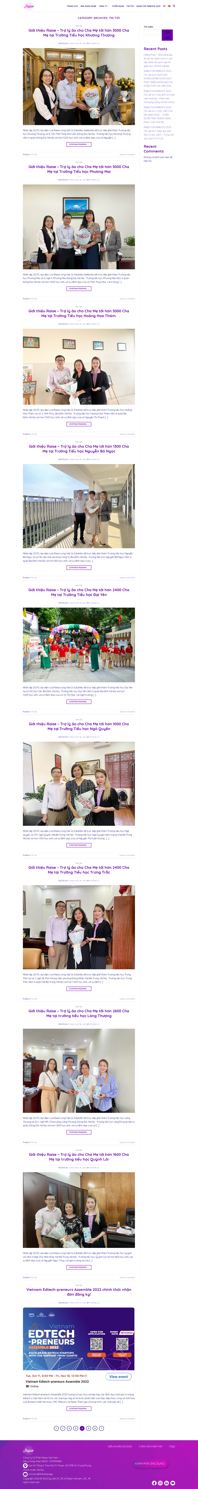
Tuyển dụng (118, 6)
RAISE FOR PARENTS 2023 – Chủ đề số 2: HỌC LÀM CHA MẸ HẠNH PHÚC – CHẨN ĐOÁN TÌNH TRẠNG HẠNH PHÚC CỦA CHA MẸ (158, 115)
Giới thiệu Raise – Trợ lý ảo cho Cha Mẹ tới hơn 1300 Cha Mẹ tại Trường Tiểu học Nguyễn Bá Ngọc (79, 448)
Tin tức (130, 6)
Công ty (103, 6)
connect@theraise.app (40, 1474)
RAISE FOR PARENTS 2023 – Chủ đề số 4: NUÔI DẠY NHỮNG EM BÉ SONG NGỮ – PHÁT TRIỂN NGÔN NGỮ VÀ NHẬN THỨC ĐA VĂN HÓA (158, 78)
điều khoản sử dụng (120, 1446)
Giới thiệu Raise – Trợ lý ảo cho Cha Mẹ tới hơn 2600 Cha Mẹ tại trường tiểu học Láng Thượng (79, 1013)
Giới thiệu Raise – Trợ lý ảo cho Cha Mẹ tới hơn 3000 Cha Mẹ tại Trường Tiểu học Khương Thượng (79, 32)
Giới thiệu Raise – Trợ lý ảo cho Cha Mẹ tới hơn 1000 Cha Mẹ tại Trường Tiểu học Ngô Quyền (79, 726)
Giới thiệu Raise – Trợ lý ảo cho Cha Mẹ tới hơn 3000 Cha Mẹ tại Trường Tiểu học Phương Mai (79, 169)
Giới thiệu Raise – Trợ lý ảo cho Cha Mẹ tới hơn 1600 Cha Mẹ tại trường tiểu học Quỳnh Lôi (79, 1156)
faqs (172, 1446)
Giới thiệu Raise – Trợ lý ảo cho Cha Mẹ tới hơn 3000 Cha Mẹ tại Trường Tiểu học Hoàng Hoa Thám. (79, 313)
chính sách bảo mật (151, 1446)
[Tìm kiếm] (174, 6)
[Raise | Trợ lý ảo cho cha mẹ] (35, 6)
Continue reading (79, 144)
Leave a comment (127, 154)
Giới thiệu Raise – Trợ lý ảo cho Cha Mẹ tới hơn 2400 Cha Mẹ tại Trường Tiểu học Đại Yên (78, 592)
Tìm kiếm (148, 27)
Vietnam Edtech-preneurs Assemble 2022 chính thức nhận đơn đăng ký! (78, 1292)
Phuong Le (94, 43)
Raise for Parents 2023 (148, 6)
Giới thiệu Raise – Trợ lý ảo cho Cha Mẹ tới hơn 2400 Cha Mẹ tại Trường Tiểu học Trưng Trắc (78, 869)
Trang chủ (72, 6)
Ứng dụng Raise (88, 6)
